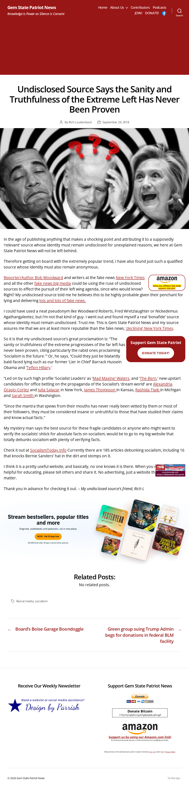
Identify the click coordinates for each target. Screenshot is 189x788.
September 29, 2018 (115, 122)
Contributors (140, 8)
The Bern (148, 378)
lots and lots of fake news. (62, 300)
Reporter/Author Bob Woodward (33, 277)
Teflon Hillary (38, 367)
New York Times (130, 277)
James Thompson (100, 389)
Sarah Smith (23, 395)
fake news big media (52, 283)
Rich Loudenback (80, 122)
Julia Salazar (49, 389)
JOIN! (138, 13)
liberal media (25, 601)
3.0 (154, 752)
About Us (117, 8)
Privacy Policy (170, 752)
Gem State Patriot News (31, 7)
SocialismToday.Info (48, 450)
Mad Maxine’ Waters (111, 378)
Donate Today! (155, 353)
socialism (41, 601)
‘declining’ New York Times (149, 328)
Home (102, 8)
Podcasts (159, 8)
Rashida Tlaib (147, 389)
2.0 (151, 752)
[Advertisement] (94, 49)
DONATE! (152, 13)
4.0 (162, 752)
